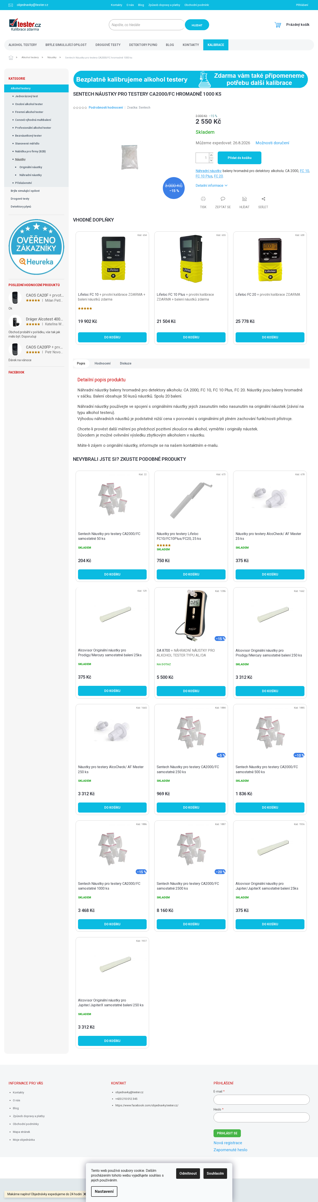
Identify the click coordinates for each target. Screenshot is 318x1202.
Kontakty (116, 5)
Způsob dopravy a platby (164, 5)
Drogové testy (20, 198)
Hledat (197, 25)
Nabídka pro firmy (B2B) (30, 151)
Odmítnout (188, 1173)
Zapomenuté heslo (230, 1149)
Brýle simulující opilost (25, 190)
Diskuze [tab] (125, 363)
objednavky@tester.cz (129, 1092)
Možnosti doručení (272, 143)
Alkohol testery (20, 88)
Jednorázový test (26, 96)
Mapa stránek (21, 1131)
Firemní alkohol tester (29, 112)
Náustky (20, 159)
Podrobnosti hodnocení (106, 107)
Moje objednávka (24, 1139)
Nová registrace (228, 1142)
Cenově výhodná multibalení (33, 119)
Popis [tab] (81, 363)
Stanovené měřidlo (27, 143)
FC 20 (218, 176)
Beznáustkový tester (28, 135)
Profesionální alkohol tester (33, 127)
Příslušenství (23, 183)
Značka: (138, 107)
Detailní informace (209, 185)
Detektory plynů (21, 206)
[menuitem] (22, 44)
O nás (130, 5)
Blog (141, 5)
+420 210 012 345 (126, 1098)
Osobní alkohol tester (29, 104)
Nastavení (104, 1191)
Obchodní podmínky (197, 5)
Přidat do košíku (240, 158)
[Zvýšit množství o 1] (211, 155)
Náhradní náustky (30, 175)
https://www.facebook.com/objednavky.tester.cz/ (146, 1105)
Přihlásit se (227, 1133)
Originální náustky (30, 167)
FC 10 (304, 171)
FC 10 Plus (204, 176)
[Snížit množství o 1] (211, 160)
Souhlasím (215, 1173)
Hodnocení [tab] (103, 363)
